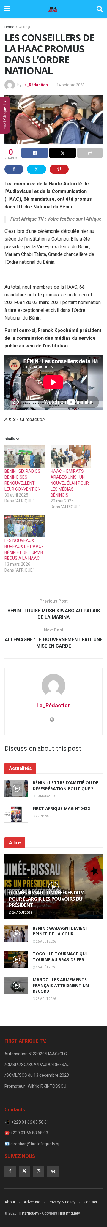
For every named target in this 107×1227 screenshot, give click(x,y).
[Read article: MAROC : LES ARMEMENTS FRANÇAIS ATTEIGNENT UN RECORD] (16, 985)
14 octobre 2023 (70, 85)
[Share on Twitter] (62, 153)
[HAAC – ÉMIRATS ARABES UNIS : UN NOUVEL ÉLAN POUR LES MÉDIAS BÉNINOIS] (71, 456)
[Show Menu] (7, 9)
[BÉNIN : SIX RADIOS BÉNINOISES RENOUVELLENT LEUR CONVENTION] (24, 456)
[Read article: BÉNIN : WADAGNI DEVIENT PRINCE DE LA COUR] (16, 933)
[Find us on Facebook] (10, 1171)
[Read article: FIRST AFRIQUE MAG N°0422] (16, 814)
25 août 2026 (45, 998)
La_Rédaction (35, 85)
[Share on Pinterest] (59, 169)
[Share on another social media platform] (90, 153)
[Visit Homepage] (53, 9)
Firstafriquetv (28, 1213)
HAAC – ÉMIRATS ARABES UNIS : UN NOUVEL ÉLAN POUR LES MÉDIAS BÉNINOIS (70, 483)
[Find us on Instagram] (38, 1171)
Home (9, 27)
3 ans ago (43, 816)
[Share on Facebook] (34, 153)
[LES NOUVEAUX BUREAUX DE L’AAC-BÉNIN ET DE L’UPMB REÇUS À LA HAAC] (24, 526)
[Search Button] (100, 9)
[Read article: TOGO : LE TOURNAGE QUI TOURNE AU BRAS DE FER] (16, 959)
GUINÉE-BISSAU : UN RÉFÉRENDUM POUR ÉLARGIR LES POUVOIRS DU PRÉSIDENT (47, 898)
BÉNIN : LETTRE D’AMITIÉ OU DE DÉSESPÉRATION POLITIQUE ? (65, 785)
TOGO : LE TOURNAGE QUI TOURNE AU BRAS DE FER (60, 956)
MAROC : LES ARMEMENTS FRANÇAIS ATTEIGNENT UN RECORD (61, 985)
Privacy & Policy (62, 1202)
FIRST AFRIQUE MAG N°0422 (61, 808)
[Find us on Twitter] (24, 1171)
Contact (90, 1202)
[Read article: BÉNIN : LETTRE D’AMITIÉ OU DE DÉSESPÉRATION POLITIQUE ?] (16, 788)
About (9, 1202)
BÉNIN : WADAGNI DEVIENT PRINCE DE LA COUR (61, 931)
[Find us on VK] (53, 1171)
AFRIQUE (26, 27)
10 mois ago (45, 796)
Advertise (32, 1202)
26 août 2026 (22, 912)
